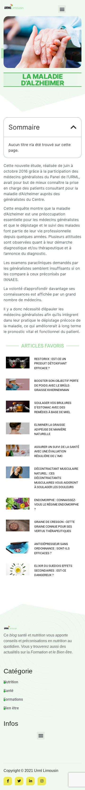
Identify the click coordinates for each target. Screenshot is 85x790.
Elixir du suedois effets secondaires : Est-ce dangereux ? (53, 570)
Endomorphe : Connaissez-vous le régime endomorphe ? (56, 504)
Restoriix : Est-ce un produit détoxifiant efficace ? (50, 363)
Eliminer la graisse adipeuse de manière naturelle (50, 429)
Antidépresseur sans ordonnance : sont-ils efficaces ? (52, 548)
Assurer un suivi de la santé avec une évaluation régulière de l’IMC (56, 451)
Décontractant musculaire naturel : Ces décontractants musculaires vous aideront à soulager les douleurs (56, 478)
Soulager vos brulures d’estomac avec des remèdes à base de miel (52, 407)
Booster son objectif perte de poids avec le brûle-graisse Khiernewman (56, 385)
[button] (62, 9)
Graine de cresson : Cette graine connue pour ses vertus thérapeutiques (54, 526)
